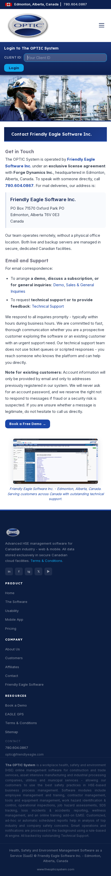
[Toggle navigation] (101, 25)
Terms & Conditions (46, 561)
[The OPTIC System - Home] (28, 25)
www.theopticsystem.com (55, 869)
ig (28, 571)
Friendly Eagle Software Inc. (43, 199)
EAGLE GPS (14, 714)
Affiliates (12, 667)
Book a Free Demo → (27, 424)
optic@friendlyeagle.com (24, 754)
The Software (16, 602)
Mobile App (14, 619)
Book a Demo (16, 705)
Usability (12, 611)
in (9, 571)
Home (9, 593)
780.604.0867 (75, 4)
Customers (14, 658)
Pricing (10, 628)
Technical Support (48, 306)
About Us (12, 649)
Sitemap (11, 732)
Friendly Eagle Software (24, 684)
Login (14, 68)
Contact (11, 676)
